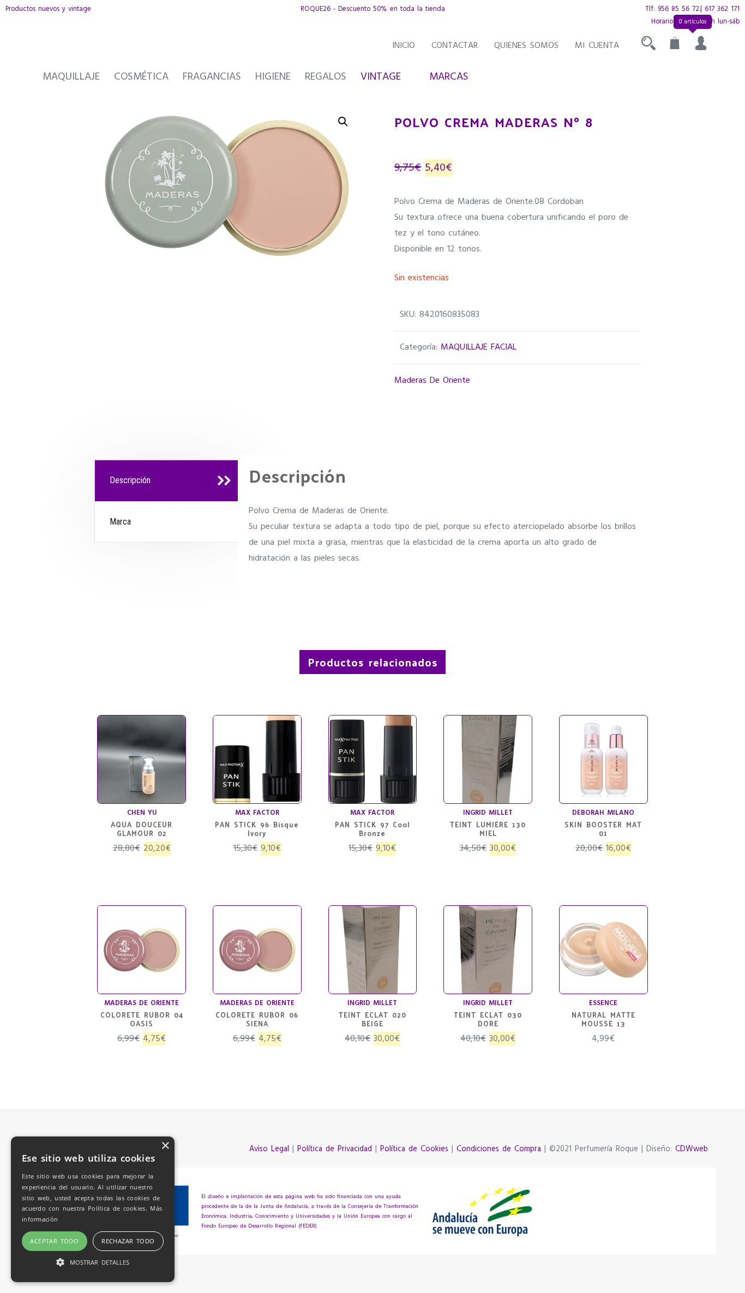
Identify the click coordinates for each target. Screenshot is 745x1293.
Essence (603, 1003)
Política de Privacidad (334, 1149)
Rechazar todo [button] (127, 1241)
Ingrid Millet (488, 813)
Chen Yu (142, 813)
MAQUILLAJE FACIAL (478, 347)
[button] (343, 121)
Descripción (130, 480)
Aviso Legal (269, 1149)
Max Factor (257, 813)
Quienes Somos (526, 46)
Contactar (454, 46)
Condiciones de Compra (498, 1149)
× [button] (165, 1146)
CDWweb (691, 1149)
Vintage (381, 77)
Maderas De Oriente (432, 381)
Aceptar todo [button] (54, 1241)
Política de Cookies (414, 1149)
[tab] (167, 481)
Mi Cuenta (597, 46)
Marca (120, 521)
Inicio (403, 46)
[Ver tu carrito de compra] (675, 46)
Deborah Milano (603, 813)
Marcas (448, 77)
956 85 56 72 (678, 9)
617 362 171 (722, 9)
